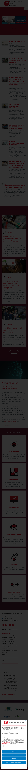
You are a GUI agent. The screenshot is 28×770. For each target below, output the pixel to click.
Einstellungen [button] (4, 743)
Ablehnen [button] (14, 758)
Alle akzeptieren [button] (14, 755)
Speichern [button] (14, 751)
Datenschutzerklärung (6, 742)
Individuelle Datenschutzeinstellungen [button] (14, 762)
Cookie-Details (5, 766)
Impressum (23, 766)
